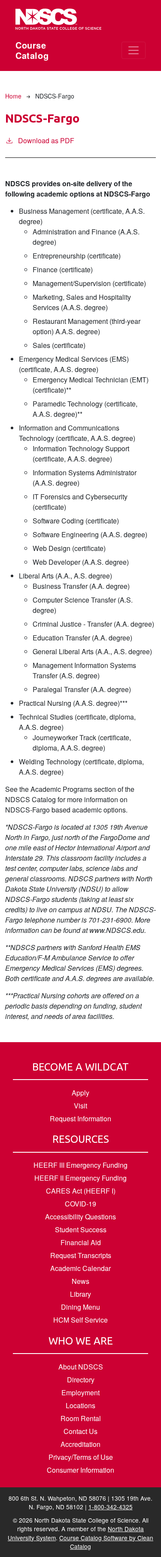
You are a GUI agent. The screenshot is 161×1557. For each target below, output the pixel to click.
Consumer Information (80, 1470)
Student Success (80, 1229)
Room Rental (81, 1418)
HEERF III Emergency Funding (80, 1165)
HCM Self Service (80, 1320)
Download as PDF (46, 140)
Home (13, 96)
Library (80, 1294)
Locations (80, 1405)
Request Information (80, 1118)
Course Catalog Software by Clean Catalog (106, 1542)
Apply (80, 1093)
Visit (80, 1106)
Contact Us (80, 1431)
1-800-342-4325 (110, 1506)
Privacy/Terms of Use (81, 1457)
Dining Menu (80, 1307)
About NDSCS (80, 1367)
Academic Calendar (80, 1268)
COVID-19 (80, 1204)
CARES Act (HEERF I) (80, 1191)
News (80, 1281)
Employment (80, 1392)
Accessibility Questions (80, 1217)
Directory (80, 1380)
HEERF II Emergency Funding (80, 1178)
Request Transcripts (80, 1255)
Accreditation (80, 1444)
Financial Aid (81, 1242)
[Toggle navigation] (134, 50)
